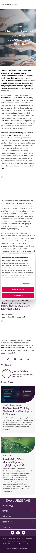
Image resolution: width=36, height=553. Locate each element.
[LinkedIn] (12, 533)
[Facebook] (18, 533)
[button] (8, 359)
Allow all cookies (18, 289)
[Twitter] (23, 533)
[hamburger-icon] (32, 5)
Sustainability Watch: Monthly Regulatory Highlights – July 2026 (14, 462)
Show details (25, 284)
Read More (6, 430)
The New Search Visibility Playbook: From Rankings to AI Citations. (17, 411)
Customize (17, 295)
